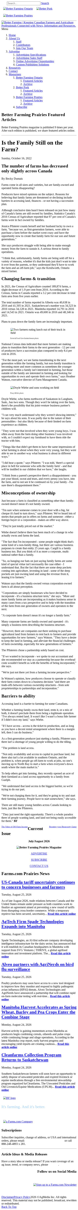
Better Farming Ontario (29, 77)
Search (45, 3)
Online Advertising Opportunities (35, 61)
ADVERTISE (39, 853)
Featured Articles (33, 80)
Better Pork (22, 87)
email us (53, 1164)
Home (12, 35)
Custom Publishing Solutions (32, 64)
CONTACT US (39, 865)
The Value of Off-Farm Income (14, 827)
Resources (14, 67)
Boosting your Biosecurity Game (63, 827)
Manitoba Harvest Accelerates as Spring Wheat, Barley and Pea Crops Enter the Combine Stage (39, 1012)
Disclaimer (7, 1197)
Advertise (14, 51)
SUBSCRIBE (39, 859)
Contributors (23, 44)
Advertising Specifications (31, 54)
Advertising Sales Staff (29, 58)
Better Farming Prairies (29, 97)
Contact (13, 71)
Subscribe (21, 106)
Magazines (15, 74)
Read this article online (62, 913)
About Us (14, 38)
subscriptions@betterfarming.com (44, 1140)
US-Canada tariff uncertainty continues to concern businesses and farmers (38, 884)
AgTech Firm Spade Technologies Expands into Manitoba (32, 924)
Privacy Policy (22, 1197)
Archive (27, 84)
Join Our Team (24, 48)
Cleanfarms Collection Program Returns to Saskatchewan (31, 1057)
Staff (18, 41)
